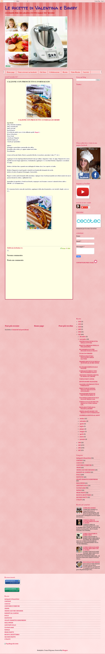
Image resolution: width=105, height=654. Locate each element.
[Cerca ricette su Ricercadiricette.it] (11, 644)
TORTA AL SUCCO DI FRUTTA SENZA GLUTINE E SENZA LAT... (88, 403)
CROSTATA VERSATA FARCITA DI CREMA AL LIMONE (89, 375)
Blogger (65, 650)
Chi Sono (43, 72)
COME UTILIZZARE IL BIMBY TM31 (90, 534)
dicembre (83, 336)
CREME (78, 467)
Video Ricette (75, 72)
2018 (79, 332)
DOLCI (78, 474)
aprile (82, 434)
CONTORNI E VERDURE (83, 465)
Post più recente (12, 326)
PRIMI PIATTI (81, 492)
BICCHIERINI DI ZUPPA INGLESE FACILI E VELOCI (88, 350)
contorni (79, 463)
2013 (79, 450)
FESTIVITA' (80, 477)
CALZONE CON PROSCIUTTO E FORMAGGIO (89, 385)
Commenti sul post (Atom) (20, 329)
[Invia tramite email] (8, 250)
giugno (82, 429)
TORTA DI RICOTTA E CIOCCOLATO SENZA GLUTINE (86, 357)
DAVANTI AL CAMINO (83, 472)
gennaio (82, 439)
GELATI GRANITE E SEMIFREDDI (87, 479)
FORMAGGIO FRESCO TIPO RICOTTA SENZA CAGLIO (88, 371)
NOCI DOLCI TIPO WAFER (91, 562)
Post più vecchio (66, 326)
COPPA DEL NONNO (89, 508)
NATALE (79, 490)
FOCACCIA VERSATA (85, 353)
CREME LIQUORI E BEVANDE (85, 470)
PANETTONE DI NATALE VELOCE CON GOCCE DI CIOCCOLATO (87, 390)
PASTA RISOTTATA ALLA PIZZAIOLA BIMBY (87, 408)
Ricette (65, 72)
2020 (79, 327)
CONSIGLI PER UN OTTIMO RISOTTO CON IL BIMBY (91, 521)
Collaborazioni (54, 72)
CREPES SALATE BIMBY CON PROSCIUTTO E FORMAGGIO (89, 412)
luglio (82, 426)
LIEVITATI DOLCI (82, 485)
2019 (79, 329)
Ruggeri (37, 132)
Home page (10, 72)
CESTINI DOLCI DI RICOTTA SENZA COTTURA (88, 342)
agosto (82, 424)
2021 (79, 324)
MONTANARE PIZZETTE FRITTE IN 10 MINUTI (87, 394)
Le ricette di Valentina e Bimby (41, 7)
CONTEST (79, 460)
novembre (83, 339)
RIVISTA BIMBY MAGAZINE (88, 381)
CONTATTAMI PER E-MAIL (85, 262)
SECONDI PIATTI (81, 497)
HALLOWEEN (80, 483)
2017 (79, 334)
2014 (79, 448)
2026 (79, 321)
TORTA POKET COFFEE (86, 379)
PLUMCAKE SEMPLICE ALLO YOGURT (88, 367)
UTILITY (79, 500)
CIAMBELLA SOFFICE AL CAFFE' (89, 415)
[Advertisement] (39, 312)
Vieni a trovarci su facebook (27, 72)
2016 (79, 442)
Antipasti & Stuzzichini (83, 458)
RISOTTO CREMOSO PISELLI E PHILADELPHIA (89, 346)
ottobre (82, 418)
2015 (79, 445)
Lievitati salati (81, 488)
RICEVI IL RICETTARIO (83, 495)
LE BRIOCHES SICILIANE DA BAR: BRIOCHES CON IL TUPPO (91, 549)
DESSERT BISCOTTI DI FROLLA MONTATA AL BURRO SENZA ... (89, 363)
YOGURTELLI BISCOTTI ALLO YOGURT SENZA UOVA (89, 398)
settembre (83, 421)
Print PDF (66, 248)
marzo (82, 436)
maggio (82, 431)
